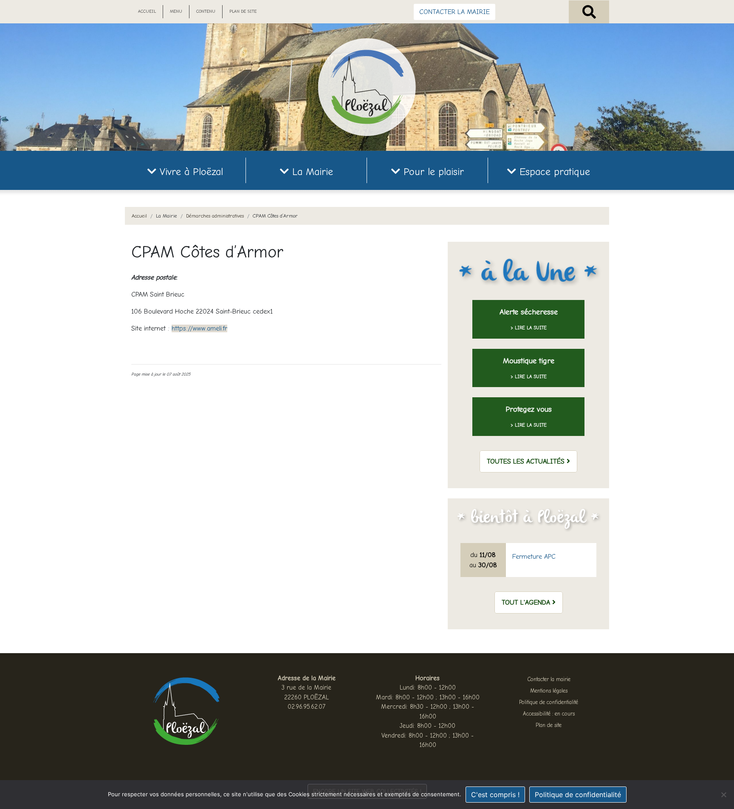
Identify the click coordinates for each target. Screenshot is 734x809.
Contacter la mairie (548, 679)
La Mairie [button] (311, 172)
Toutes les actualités (527, 461)
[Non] (723, 794)
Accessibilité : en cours (549, 713)
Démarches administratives (215, 216)
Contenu (205, 11)
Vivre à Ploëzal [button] (189, 172)
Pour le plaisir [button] (432, 172)
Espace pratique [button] (553, 172)
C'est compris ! (495, 794)
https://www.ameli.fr (199, 328)
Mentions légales (548, 690)
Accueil (147, 11)
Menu (176, 11)
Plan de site (243, 11)
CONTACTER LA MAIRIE (454, 12)
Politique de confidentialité (548, 702)
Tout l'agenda (527, 602)
